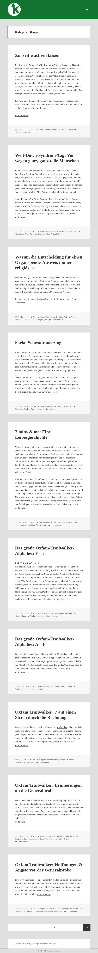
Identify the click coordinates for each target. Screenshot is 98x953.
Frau (33, 409)
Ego (47, 317)
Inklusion (41, 234)
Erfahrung (19, 839)
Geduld (18, 132)
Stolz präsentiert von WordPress (44, 944)
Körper (54, 130)
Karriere (39, 409)
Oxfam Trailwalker (47, 839)
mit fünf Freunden (51, 880)
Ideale (61, 613)
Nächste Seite (86, 927)
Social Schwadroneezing (38, 342)
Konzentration (44, 522)
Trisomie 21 (55, 234)
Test (48, 234)
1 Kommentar (55, 525)
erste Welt (72, 130)
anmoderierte (39, 800)
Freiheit (47, 613)
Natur (23, 616)
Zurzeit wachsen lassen (37, 55)
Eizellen (27, 409)
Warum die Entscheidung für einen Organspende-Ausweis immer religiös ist (48, 262)
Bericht (18, 911)
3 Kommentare (57, 320)
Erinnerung (50, 836)
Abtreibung (19, 234)
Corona (47, 130)
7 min (62, 522)
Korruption (19, 320)
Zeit (29, 132)
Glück (59, 231)
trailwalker (55, 616)
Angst (42, 231)
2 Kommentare (23, 842)
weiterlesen (21, 115)
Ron (32, 130)
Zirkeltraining (41, 525)
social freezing (49, 409)
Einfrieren (19, 409)
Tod (65, 317)
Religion (59, 317)
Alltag (41, 130)
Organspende (30, 320)
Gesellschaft (51, 231)
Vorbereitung (29, 762)
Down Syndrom (31, 234)
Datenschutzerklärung (23, 944)
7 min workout (71, 522)
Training (67, 839)
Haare (24, 132)
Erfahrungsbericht (37, 616)
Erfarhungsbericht (40, 911)
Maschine (72, 231)
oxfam (47, 616)
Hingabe (54, 613)
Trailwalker (62, 727)
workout (31, 525)
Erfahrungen (27, 911)
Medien (69, 406)
